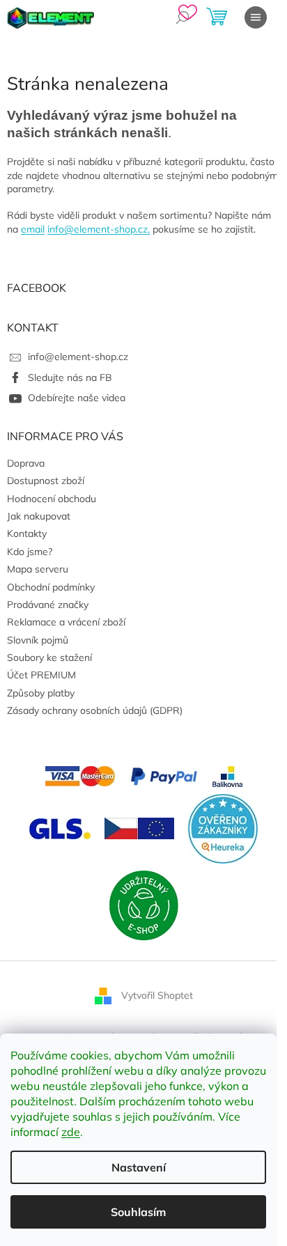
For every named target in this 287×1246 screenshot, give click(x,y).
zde (70, 1132)
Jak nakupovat (38, 516)
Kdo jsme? (29, 551)
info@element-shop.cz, (98, 229)
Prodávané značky (47, 604)
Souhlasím (138, 1212)
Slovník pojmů (37, 640)
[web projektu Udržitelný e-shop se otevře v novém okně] (143, 904)
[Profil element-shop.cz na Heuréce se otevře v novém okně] (223, 827)
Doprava (26, 463)
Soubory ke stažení (49, 657)
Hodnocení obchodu (51, 498)
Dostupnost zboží (45, 480)
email (33, 229)
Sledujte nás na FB (70, 377)
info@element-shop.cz (78, 356)
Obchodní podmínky (51, 587)
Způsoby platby (41, 693)
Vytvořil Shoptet (157, 994)
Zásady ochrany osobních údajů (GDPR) (95, 710)
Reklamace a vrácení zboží (66, 622)
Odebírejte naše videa (76, 397)
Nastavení (138, 1167)
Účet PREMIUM (41, 675)
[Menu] (256, 17)
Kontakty (27, 533)
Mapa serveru (37, 569)
